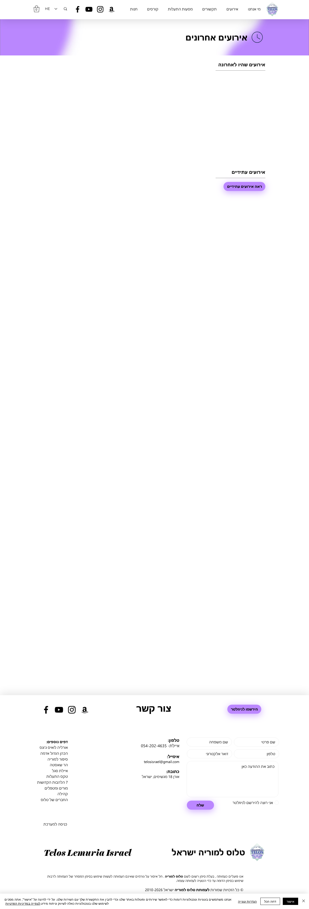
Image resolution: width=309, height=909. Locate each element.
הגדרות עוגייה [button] (247, 901)
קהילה (62, 793)
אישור (290, 901)
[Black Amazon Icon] (111, 9)
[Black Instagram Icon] (100, 9)
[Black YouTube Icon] (89, 9)
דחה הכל (270, 901)
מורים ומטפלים (56, 788)
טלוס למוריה (174, 876)
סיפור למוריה (58, 759)
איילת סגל (60, 770)
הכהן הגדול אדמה (54, 753)
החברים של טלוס (54, 799)
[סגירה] (303, 901)
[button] (36, 8)
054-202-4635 (154, 745)
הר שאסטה (59, 764)
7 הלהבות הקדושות (52, 782)
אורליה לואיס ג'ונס (54, 747)
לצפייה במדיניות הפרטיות (22, 903)
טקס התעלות (57, 776)
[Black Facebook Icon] (77, 9)
